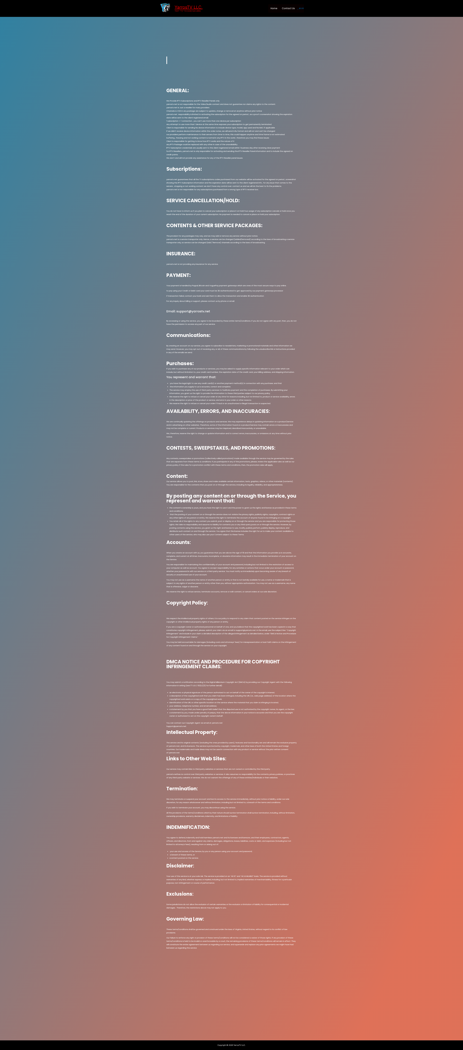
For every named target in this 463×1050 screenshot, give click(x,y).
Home (274, 8)
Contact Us (288, 8)
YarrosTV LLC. (189, 7)
